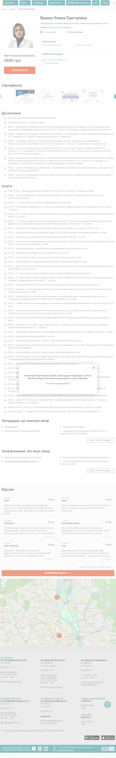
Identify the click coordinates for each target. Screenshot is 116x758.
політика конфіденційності (58, 383)
